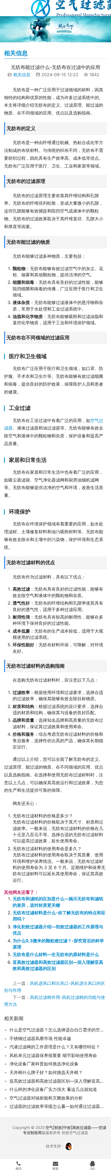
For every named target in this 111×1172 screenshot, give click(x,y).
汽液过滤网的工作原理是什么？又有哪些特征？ (54, 1046)
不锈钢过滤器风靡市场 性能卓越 (40, 1038)
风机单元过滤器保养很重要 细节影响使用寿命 (53, 1055)
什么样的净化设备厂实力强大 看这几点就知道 (53, 1089)
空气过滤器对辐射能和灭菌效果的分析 (46, 1098)
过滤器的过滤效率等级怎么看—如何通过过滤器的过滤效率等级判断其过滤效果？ (58, 1106)
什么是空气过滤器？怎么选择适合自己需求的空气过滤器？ (58, 1030)
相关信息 (21, 74)
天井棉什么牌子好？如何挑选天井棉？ (46, 1072)
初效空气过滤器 (75, 1132)
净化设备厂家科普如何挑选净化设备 (43, 1063)
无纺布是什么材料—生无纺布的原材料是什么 (56, 954)
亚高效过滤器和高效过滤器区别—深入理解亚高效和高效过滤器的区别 (58, 1081)
